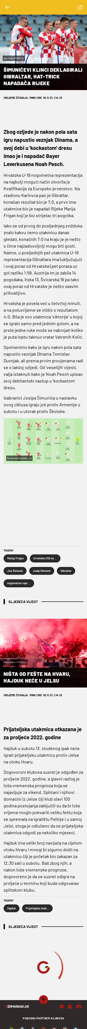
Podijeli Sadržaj (41, 1021)
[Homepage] (80, 7)
